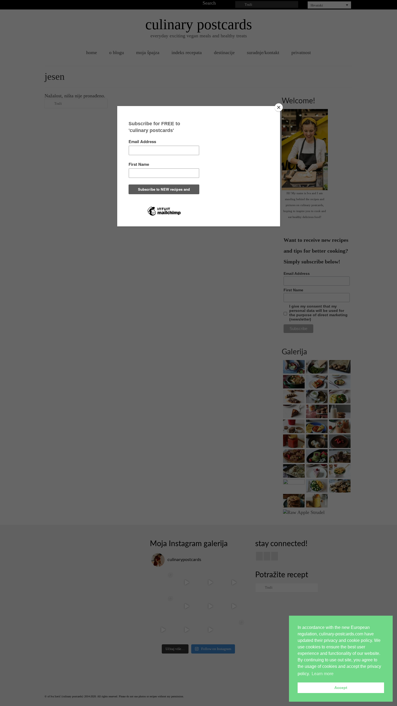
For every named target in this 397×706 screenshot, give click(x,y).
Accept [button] (340, 687)
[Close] (279, 107)
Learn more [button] (323, 673)
